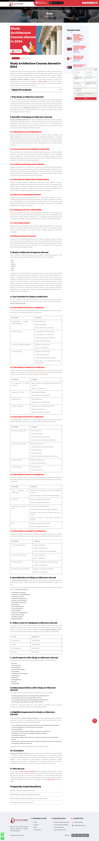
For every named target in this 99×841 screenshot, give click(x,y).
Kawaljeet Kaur (28, 58)
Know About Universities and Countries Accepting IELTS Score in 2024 (78, 37)
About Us (36, 824)
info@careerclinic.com (80, 825)
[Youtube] (83, 835)
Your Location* (77, 83)
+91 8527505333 (78, 822)
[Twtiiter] (80, 835)
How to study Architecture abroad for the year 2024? (21, 802)
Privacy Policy (37, 829)
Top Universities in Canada (61, 824)
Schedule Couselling (57, 2)
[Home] (19, 820)
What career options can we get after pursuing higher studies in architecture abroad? (28, 798)
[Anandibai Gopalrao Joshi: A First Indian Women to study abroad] (69, 49)
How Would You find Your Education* (90, 83)
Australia (49, 536)
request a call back (13, 0)
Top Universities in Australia (61, 822)
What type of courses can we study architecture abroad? (22, 790)
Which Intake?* (88, 77)
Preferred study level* (78, 88)
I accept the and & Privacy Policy (85, 94)
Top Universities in (59, 827)
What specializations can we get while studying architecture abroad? (25, 794)
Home (47, 16)
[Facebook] (73, 835)
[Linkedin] (87, 835)
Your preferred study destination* (77, 78)
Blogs (35, 827)
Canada (35, 374)
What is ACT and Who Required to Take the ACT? (78, 58)
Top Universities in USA (60, 829)
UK (45, 421)
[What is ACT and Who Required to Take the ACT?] (69, 58)
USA (31, 312)
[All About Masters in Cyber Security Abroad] (69, 67)
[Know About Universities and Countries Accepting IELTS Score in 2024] (69, 38)
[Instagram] (76, 835)
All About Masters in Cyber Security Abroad (79, 66)
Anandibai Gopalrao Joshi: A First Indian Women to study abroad (79, 48)
